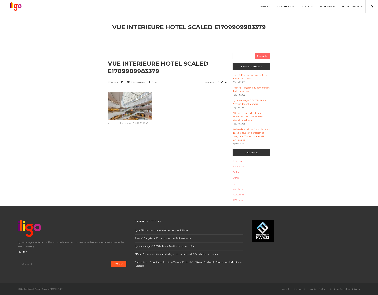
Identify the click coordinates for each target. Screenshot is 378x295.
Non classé (238, 189)
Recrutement (238, 195)
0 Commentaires (138, 82)
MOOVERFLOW (56, 289)
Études (236, 172)
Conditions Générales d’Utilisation (345, 289)
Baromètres (238, 166)
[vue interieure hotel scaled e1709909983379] (130, 119)
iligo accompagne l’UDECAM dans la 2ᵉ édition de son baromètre (249, 102)
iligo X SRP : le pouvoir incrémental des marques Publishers (250, 77)
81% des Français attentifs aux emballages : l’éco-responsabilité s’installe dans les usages (248, 116)
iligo (234, 183)
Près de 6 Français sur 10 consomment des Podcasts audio (251, 89)
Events (236, 178)
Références (238, 200)
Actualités (237, 161)
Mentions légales (317, 289)
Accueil (285, 289)
